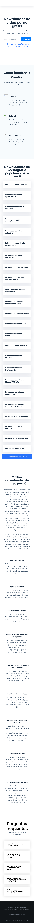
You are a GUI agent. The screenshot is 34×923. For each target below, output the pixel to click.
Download (26, 39)
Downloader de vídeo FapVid (16, 438)
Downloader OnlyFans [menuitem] (24, 909)
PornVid (25, 921)
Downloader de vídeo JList (15, 324)
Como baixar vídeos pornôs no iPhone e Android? (14, 867)
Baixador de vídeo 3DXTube (16, 185)
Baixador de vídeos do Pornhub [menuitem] (17, 905)
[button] (17, 456)
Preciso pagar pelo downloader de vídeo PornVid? (14, 855)
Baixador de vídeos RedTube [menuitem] (17, 914)
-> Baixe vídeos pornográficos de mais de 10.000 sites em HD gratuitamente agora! (17, 46)
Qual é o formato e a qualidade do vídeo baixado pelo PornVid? (16, 879)
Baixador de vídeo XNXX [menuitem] (10, 909)
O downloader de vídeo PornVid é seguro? (15, 844)
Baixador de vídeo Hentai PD (16, 346)
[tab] (17, 845)
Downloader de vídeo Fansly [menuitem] (17, 912)
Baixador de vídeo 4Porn (14, 448)
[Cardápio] (31, 3)
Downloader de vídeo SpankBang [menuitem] (17, 907)
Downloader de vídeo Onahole (17, 267)
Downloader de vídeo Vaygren (17, 313)
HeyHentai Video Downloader (16, 416)
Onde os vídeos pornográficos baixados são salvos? (15, 891)
